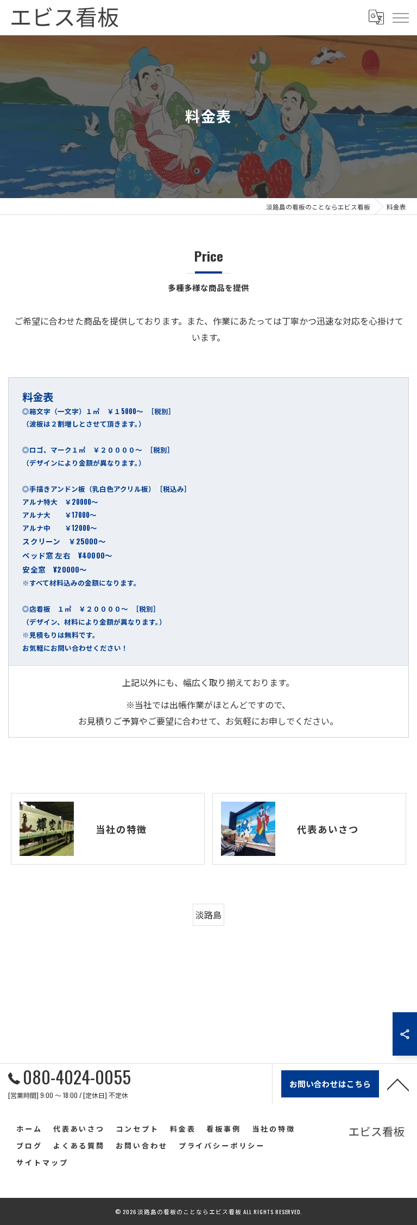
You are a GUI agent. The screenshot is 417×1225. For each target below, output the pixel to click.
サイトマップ (42, 1162)
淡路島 (208, 914)
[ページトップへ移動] (398, 1084)
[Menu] (400, 17)
